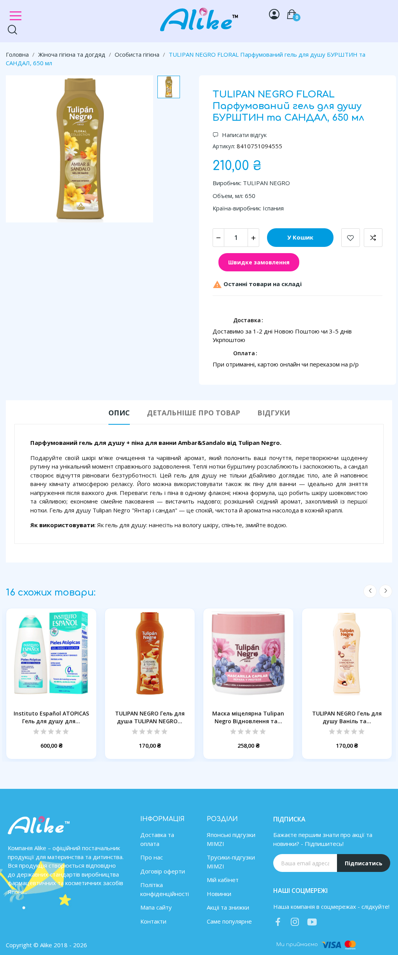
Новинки (219, 894)
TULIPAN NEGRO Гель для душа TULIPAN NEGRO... (150, 717)
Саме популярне (229, 921)
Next (385, 591)
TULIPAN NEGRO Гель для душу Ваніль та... (347, 717)
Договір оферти (162, 871)
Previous (370, 591)
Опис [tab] (119, 412)
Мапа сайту (156, 907)
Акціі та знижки (228, 907)
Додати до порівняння (373, 237)
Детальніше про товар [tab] (193, 412)
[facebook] (278, 922)
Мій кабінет (223, 880)
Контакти (153, 921)
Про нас (151, 857)
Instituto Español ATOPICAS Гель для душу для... (51, 717)
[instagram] (295, 922)
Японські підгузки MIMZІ (231, 839)
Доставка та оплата (157, 839)
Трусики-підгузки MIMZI (231, 861)
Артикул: (224, 146)
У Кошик (300, 237)
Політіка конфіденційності (164, 889)
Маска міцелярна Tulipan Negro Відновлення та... (248, 717)
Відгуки (273, 412)
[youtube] (312, 922)
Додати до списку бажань (350, 237)
